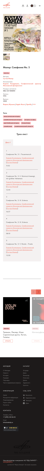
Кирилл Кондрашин (11, 84)
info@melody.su (8, 422)
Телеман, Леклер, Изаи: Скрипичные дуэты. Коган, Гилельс (15, 334)
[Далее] (38, 291)
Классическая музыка (12, 116)
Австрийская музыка (11, 123)
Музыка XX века (30, 120)
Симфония (8, 126)
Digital (6, 73)
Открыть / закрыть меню (39, 6)
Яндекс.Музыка (9, 104)
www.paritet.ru (7, 462)
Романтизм (26, 123)
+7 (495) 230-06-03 (9, 417)
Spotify (29, 104)
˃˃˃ (34, 104)
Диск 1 (8, 142)
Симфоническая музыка (13, 120)
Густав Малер (8, 78)
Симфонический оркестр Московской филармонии (22, 85)
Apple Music (20, 104)
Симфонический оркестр (24, 126)
